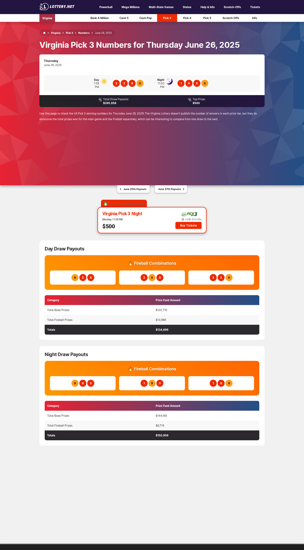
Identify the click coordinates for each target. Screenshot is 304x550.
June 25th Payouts (134, 189)
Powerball (105, 7)
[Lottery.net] (57, 9)
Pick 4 (187, 18)
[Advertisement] (152, 148)
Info (254, 18)
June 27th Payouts (169, 189)
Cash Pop (145, 18)
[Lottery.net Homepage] (44, 33)
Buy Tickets (188, 225)
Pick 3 (167, 18)
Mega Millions (131, 7)
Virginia (47, 18)
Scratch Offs (231, 18)
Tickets (255, 7)
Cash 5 (124, 18)
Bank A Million (99, 18)
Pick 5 (207, 18)
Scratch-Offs (232, 7)
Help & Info (208, 7)
